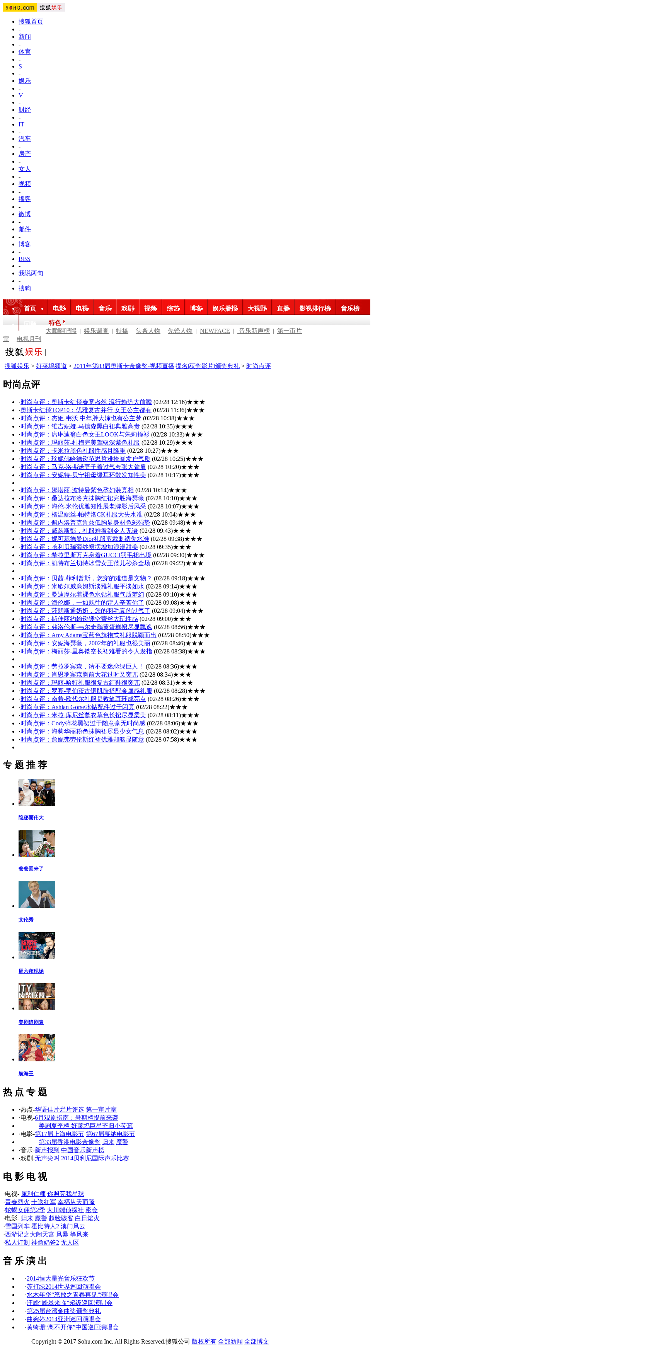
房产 (25, 153)
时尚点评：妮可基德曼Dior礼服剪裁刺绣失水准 (84, 539)
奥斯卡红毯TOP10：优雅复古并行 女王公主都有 (86, 410)
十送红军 (43, 1202)
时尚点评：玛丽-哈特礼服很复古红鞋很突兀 (80, 682)
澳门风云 (73, 1226)
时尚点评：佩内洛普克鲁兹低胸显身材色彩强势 (85, 522)
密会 (91, 1210)
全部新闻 (230, 1341)
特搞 (122, 330)
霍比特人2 (45, 1226)
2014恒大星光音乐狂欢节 (61, 1278)
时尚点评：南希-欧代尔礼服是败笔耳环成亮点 (83, 699)
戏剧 (127, 308)
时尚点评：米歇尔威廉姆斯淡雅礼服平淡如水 (82, 586)
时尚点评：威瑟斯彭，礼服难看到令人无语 (79, 530)
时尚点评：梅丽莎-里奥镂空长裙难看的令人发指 (86, 651)
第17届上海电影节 (59, 1134)
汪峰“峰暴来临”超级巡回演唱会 (69, 1303)
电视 (82, 308)
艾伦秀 (26, 920)
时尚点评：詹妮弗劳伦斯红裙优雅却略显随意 (82, 739)
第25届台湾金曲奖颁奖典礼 (64, 1311)
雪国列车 (17, 1226)
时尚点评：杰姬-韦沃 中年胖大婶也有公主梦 (80, 418)
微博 (25, 214)
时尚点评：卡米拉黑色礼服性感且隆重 (73, 450)
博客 (25, 244)
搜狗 (25, 288)
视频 (25, 184)
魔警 (122, 1142)
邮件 (25, 229)
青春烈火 (17, 1202)
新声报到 (47, 1150)
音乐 (105, 308)
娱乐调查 (96, 330)
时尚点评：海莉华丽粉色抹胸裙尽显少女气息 (82, 731)
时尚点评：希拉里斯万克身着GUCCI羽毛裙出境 (86, 555)
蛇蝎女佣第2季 (25, 1210)
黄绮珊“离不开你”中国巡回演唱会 (73, 1327)
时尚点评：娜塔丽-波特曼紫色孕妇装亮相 (77, 490)
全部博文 (256, 1341)
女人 (25, 168)
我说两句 (31, 273)
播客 (25, 199)
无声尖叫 (47, 1158)
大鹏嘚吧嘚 (61, 330)
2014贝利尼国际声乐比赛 (95, 1158)
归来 (108, 1142)
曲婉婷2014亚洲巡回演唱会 (64, 1319)
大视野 (257, 308)
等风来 (79, 1234)
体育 (25, 51)
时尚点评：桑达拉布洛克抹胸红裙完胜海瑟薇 (82, 498)
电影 (59, 308)
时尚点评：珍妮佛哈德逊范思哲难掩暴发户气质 (85, 458)
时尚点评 (258, 366)
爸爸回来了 (31, 868)
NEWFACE (215, 330)
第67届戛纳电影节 (110, 1134)
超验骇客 (61, 1218)
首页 (30, 308)
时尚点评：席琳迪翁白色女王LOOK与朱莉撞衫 (85, 434)
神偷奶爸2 (45, 1242)
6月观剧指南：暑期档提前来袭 (76, 1117)
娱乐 (25, 80)
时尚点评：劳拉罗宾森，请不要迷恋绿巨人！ (82, 666)
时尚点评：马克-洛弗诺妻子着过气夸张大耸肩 (83, 467)
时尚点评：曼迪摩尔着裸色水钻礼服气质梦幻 (82, 594)
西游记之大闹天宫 (30, 1234)
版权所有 (204, 1341)
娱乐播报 (225, 308)
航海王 (26, 1073)
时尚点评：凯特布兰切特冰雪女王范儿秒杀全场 (85, 563)
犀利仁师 (33, 1193)
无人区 (70, 1242)
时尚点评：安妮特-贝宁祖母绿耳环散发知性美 (83, 475)
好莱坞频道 (51, 366)
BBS (25, 259)
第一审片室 (101, 1109)
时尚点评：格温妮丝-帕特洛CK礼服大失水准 (81, 514)
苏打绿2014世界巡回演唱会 (64, 1286)
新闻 (25, 36)
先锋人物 (180, 330)
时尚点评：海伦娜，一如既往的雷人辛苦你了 (82, 602)
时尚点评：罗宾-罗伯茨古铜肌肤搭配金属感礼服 (86, 690)
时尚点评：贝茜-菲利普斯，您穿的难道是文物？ (86, 578)
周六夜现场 (31, 971)
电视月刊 (29, 339)
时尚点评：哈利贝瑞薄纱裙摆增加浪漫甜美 (79, 547)
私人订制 (17, 1242)
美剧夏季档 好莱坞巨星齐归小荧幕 (86, 1125)
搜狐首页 (31, 21)
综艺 (173, 308)
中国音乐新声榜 (82, 1150)
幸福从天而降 (76, 1202)
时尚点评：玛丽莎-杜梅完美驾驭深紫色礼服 (80, 442)
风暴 (62, 1234)
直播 (283, 308)
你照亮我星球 (65, 1193)
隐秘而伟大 (31, 817)
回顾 (30, 324)
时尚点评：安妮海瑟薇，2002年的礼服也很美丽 (85, 643)
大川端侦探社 (65, 1210)
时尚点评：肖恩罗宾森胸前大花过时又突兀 (79, 674)
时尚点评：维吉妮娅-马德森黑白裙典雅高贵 (80, 426)
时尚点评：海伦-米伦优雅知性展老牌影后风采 (83, 506)
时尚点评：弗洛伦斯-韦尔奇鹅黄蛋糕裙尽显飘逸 (86, 627)
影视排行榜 (315, 308)
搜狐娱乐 (17, 366)
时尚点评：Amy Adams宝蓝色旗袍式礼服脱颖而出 (88, 635)
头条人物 (148, 330)
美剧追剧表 (31, 1022)
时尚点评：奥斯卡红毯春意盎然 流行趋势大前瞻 (86, 402)
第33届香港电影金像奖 (70, 1142)
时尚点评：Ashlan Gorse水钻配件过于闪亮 (77, 707)
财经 (25, 109)
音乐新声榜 (253, 330)
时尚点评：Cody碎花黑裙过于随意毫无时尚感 (82, 723)
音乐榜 (350, 308)
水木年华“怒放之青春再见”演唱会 (73, 1294)
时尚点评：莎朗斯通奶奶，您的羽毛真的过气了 (85, 610)
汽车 (25, 138)
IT (21, 124)
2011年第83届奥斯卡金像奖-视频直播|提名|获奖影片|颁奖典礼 (156, 366)
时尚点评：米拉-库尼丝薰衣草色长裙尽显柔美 (83, 715)
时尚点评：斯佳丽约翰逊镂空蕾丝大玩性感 (79, 619)
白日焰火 (87, 1218)
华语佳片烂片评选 (59, 1109)
